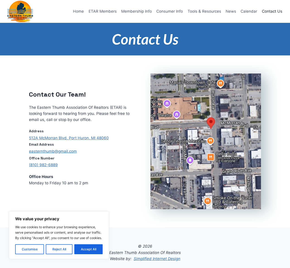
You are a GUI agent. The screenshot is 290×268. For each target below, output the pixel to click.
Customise (30, 249)
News (231, 11)
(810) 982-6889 (43, 165)
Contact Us (272, 11)
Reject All (59, 249)
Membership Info (136, 11)
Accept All (88, 249)
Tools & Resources (204, 11)
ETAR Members (103, 11)
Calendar (249, 11)
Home (78, 11)
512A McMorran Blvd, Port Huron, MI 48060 (69, 138)
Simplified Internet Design (157, 258)
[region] (59, 235)
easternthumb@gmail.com (53, 151)
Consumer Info (169, 11)
